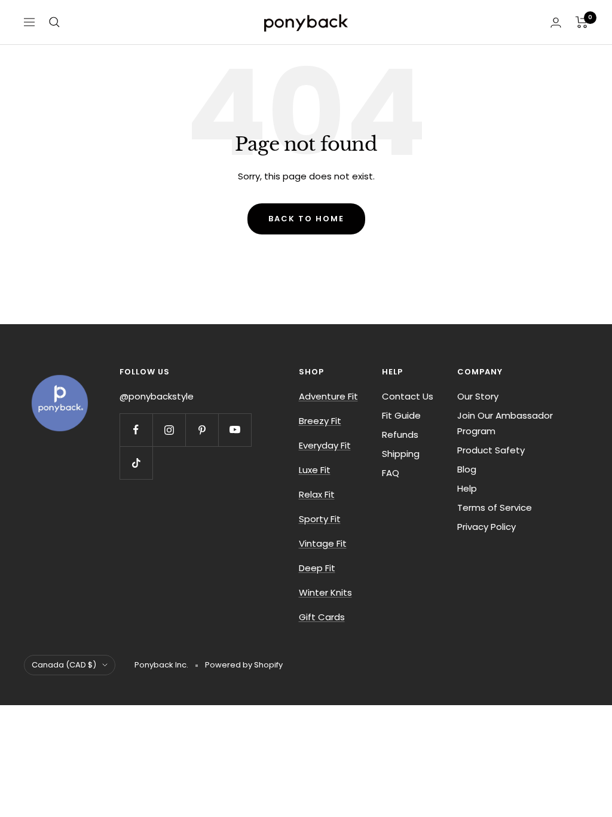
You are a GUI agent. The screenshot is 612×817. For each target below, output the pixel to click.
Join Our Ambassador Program (505, 423)
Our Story (477, 396)
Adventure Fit (328, 396)
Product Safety (491, 450)
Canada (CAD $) (64, 664)
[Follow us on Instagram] (168, 429)
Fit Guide (401, 415)
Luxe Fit (315, 470)
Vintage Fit (323, 543)
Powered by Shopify (244, 664)
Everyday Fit (325, 445)
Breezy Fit (320, 420)
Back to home (306, 218)
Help (467, 488)
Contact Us (407, 396)
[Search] (54, 22)
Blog (466, 469)
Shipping (401, 453)
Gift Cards (322, 617)
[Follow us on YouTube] (234, 429)
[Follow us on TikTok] (136, 462)
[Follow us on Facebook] (136, 429)
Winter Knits (325, 592)
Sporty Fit (320, 519)
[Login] (555, 22)
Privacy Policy (486, 526)
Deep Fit (317, 568)
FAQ (390, 473)
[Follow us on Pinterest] (201, 429)
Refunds (400, 434)
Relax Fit (317, 494)
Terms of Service (494, 507)
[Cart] (582, 22)
